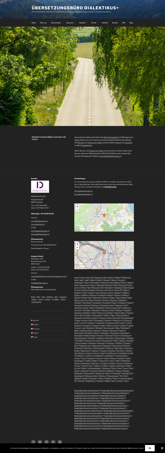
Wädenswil (100, 373)
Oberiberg (100, 338)
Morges (105, 330)
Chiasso (91, 293)
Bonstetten (109, 288)
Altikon (113, 280)
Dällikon (126, 293)
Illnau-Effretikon (122, 315)
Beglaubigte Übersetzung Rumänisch (117, 416)
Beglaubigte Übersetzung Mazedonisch (88, 411)
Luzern (40, 299)
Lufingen (123, 325)
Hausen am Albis (95, 143)
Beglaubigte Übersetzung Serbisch (86, 421)
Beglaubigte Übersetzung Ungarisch (115, 428)
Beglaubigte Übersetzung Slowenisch (87, 423)
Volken (76, 371)
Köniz (91, 320)
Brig (125, 288)
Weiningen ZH (127, 373)
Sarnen (96, 353)
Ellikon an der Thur (81, 300)
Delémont (93, 295)
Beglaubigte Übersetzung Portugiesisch (88, 416)
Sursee (119, 363)
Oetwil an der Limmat (92, 340)
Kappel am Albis (105, 318)
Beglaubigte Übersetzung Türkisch (115, 426)
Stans (112, 361)
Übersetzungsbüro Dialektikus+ (75, 7)
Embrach (98, 300)
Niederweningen (90, 335)
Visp (130, 368)
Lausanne (62, 297)
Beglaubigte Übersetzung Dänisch (86, 395)
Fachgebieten (86, 145)
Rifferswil (110, 348)
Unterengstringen (94, 368)
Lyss (83, 328)
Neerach (100, 335)
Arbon (87, 282)
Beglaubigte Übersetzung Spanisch (115, 423)
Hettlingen (86, 313)
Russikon (103, 351)
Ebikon (112, 298)
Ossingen (130, 340)
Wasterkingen (89, 373)
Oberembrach (125, 335)
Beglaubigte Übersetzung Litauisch (112, 408)
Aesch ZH (89, 277)
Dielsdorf (110, 295)
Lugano (34, 299)
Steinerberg (85, 363)
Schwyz (48, 299)
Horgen (130, 313)
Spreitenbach (79, 361)
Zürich (77, 140)
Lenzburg (95, 325)
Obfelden (130, 338)
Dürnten (106, 298)
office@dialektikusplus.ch (40, 231)
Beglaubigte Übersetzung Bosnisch (88, 393)
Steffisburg (125, 361)
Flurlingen (122, 303)
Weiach (108, 373)
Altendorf (106, 280)
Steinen (77, 363)
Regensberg (97, 346)
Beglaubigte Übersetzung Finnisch (113, 398)
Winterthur (93, 378)
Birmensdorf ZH (97, 288)
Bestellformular (111, 187)
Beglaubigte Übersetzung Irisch (85, 403)
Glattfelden (100, 308)
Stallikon (95, 361)
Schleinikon (80, 356)
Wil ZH (84, 378)
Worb (115, 378)
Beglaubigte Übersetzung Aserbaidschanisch (117, 390)
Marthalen (90, 328)
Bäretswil (100, 285)
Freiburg (50, 297)
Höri (81, 315)
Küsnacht (108, 320)
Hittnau (100, 313)
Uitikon (83, 368)
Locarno (116, 325)
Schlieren (88, 356)
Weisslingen (78, 376)
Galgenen (118, 305)
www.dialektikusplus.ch (39, 221)
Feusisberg (97, 303)
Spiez (128, 358)
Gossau (108, 308)
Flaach (114, 303)
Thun (90, 366)
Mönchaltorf (78, 333)
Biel (89, 288)
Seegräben (91, 358)
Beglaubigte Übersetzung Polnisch (116, 413)
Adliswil (117, 277)
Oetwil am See (107, 340)
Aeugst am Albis (100, 277)
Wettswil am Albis (91, 376)
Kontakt (105, 23)
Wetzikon (102, 376)
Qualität (82, 23)
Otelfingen (92, 343)
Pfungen (127, 343)
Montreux (97, 330)
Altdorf (99, 280)
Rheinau (126, 346)
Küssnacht (117, 320)
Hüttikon (106, 315)
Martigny (99, 328)
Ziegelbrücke (90, 381)
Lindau (108, 325)
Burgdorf (77, 293)
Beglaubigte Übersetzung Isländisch (111, 403)
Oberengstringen (80, 338)
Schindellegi (122, 353)
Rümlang (111, 351)
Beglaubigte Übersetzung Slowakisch (114, 421)
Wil (121, 376)
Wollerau (108, 378)
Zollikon (107, 381)
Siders (106, 358)
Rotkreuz (95, 351)
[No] (162, 448)
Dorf (90, 298)
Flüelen (129, 303)
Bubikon (92, 290)
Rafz (76, 346)
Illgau (113, 315)
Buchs (111, 290)
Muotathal (88, 333)
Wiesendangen (112, 376)
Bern (38, 297)
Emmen (106, 300)
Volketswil (84, 371)
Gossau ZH (117, 308)
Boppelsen (118, 288)
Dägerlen (118, 293)
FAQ (123, 23)
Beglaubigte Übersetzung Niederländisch (118, 411)
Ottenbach (101, 343)
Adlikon (110, 277)
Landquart (91, 323)
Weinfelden (116, 373)
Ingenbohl (77, 318)
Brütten (85, 290)
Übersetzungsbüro (111, 137)
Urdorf (113, 368)
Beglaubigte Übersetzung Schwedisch (114, 418)
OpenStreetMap (128, 231)
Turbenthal (120, 366)
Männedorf (125, 328)
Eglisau (123, 298)
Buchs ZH (118, 290)
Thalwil (84, 366)
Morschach (114, 330)
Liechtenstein (36, 302)
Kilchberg (116, 318)
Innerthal (86, 318)
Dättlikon (85, 295)
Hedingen (118, 310)
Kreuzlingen (99, 320)
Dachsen (104, 293)
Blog (131, 23)
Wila (125, 376)
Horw (76, 315)
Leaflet (119, 231)
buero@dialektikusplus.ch (110, 156)
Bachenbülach (115, 282)
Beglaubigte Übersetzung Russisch (86, 418)
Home (34, 23)
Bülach (126, 290)
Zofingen (100, 381)
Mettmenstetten (87, 330)
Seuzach (100, 358)
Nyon (117, 335)
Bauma (93, 285)
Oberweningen (120, 338)
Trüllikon (105, 366)
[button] (104, 216)
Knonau (84, 320)
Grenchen (77, 310)
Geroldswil (78, 308)
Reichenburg (117, 346)
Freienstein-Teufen (107, 305)
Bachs (124, 282)
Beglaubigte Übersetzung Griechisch (116, 400)
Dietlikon (125, 295)
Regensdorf (107, 346)
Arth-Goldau (95, 282)
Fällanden (122, 300)
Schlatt (130, 353)
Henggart (127, 310)
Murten (96, 333)
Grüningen (86, 310)
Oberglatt (91, 338)
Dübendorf (97, 298)
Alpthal (92, 280)
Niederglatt (124, 333)
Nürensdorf (109, 335)
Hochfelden (109, 313)
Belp (116, 285)
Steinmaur (95, 363)
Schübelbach (109, 356)
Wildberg (77, 378)
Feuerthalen (87, 303)
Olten (116, 340)
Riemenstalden (99, 348)
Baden (130, 282)
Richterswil (78, 348)
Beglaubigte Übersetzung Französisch (87, 400)
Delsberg (102, 295)
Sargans (89, 353)
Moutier (122, 330)
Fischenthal (106, 303)
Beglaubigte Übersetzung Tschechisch (88, 426)
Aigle (86, 280)
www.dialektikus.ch (38, 224)
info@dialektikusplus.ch (39, 283)
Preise (93, 23)
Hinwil (94, 313)
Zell (75, 381)
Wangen (119, 371)
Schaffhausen (111, 353)
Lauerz (122, 323)
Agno (81, 280)
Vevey (125, 368)
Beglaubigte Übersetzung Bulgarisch (115, 393)
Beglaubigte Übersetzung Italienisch (87, 406)
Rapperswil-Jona (85, 346)
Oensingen (79, 340)
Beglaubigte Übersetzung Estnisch (86, 398)
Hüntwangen (97, 315)
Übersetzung (55, 23)
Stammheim (103, 361)
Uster (119, 368)
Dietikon (117, 295)
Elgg (129, 298)
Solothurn (121, 358)
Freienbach (95, 305)
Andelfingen (78, 282)
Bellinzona (109, 285)
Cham (84, 293)
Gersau (85, 308)
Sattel (102, 353)
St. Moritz (112, 363)
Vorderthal (93, 371)
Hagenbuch (96, 310)
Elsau (91, 300)
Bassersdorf (84, 285)
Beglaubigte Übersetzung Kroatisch (114, 406)
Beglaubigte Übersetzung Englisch (112, 395)
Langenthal (100, 323)
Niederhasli (78, 335)
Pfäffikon (119, 343)
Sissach (113, 358)
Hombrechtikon (120, 313)
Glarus (92, 308)
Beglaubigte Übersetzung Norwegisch (89, 413)
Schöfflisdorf (98, 356)
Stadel (88, 361)
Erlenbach (113, 300)
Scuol (83, 358)
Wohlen (101, 378)
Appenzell (104, 282)
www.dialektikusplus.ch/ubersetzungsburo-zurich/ (49, 276)
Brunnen (77, 290)
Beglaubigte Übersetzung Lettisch (86, 408)
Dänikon (77, 295)
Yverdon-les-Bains (125, 378)
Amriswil (121, 280)
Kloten (78, 320)
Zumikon (119, 381)
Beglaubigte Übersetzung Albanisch (87, 390)
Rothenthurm (85, 351)
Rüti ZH (128, 351)
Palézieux (110, 343)
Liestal (102, 325)
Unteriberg (106, 368)
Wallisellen (110, 371)
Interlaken (94, 318)
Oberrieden (109, 338)
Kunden (115, 23)
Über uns (43, 23)
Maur (118, 328)
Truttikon (97, 366)
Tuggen (112, 366)
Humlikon (87, 315)
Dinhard (77, 298)
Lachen (83, 323)
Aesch (82, 277)
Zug (113, 381)
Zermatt (81, 381)
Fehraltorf (77, 303)
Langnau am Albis (112, 323)
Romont (128, 348)
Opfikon (122, 340)
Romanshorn (119, 348)
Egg (118, 298)
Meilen (76, 330)
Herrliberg (77, 313)
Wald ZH (102, 371)
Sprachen (69, 23)
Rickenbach (88, 348)
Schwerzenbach (121, 356)
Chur (43, 297)
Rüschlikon (120, 351)
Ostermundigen (81, 343)
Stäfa (118, 361)
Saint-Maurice (79, 353)
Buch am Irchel (102, 290)
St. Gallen (55, 299)
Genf (56, 297)
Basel (33, 297)
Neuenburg (115, 333)
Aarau (76, 277)
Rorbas (76, 351)
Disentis (84, 298)
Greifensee (126, 308)
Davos (111, 293)
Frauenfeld (78, 305)
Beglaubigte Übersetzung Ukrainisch (87, 428)
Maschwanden (109, 328)
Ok (150, 448)
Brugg (130, 288)
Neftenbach (105, 333)
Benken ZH (123, 285)
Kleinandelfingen (127, 318)
